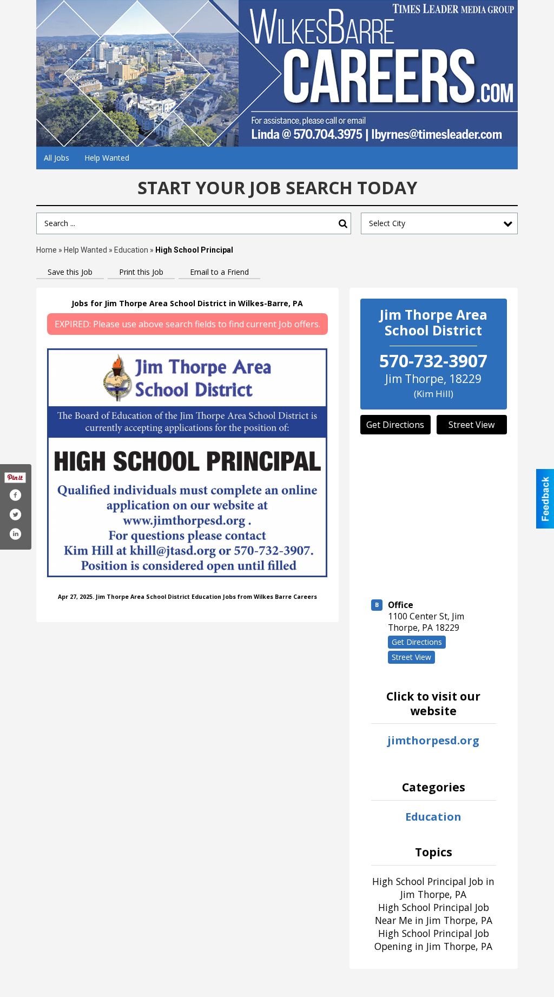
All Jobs (56, 158)
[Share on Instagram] (15, 534)
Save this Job (70, 272)
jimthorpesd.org (433, 740)
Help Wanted (106, 158)
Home (46, 250)
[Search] (343, 223)
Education (131, 250)
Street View (471, 425)
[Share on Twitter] (15, 514)
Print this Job (141, 272)
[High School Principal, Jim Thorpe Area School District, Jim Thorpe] (187, 462)
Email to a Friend (219, 272)
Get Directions (395, 425)
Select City (387, 223)
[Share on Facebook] (15, 495)
